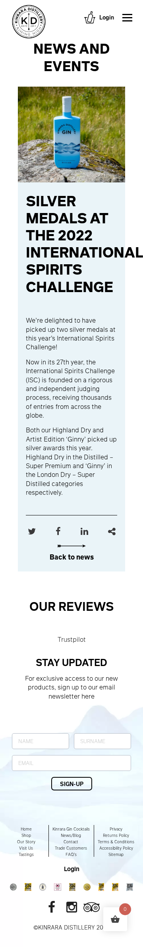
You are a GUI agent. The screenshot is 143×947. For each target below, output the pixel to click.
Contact (71, 841)
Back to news (72, 556)
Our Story (26, 841)
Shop (26, 835)
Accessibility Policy (116, 848)
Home (26, 829)
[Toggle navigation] (127, 17)
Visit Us (26, 848)
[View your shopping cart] (89, 17)
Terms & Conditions (116, 841)
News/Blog (71, 835)
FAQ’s (71, 854)
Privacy (116, 829)
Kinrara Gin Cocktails (71, 829)
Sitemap (116, 854)
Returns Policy (116, 835)
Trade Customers (71, 848)
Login (106, 17)
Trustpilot (72, 639)
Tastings (26, 854)
